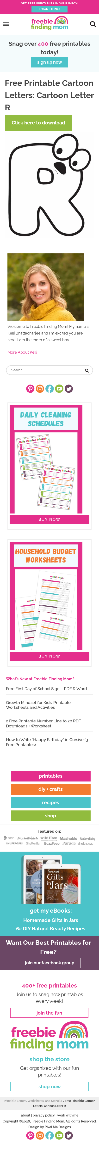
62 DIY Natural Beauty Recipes (50, 929)
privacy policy (44, 1115)
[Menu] (6, 24)
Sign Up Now (49, 62)
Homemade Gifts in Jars (50, 920)
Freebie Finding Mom (49, 23)
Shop (50, 816)
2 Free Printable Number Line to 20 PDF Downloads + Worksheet (43, 723)
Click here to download (38, 123)
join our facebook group (49, 962)
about (25, 1115)
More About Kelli (22, 352)
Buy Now (49, 519)
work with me (67, 1115)
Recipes (50, 802)
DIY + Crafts (50, 789)
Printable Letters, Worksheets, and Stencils (33, 1101)
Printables (50, 776)
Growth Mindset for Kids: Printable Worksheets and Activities (38, 705)
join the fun (49, 1013)
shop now (49, 1086)
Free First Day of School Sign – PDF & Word (46, 688)
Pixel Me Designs (58, 1127)
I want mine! (49, 9)
